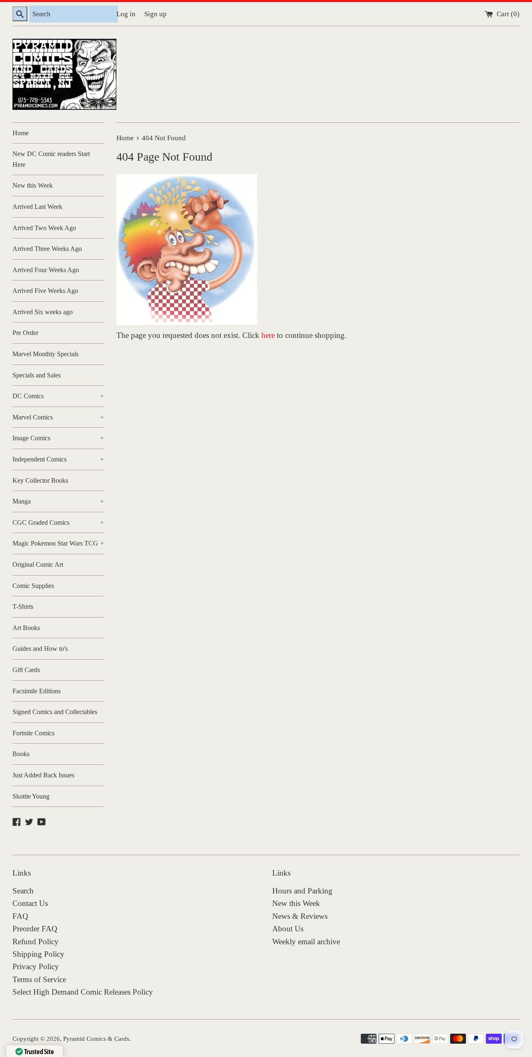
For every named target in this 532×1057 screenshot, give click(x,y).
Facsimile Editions (36, 691)
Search (23, 890)
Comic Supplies (33, 585)
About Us (287, 928)
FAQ (20, 916)
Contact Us (30, 903)
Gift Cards (26, 669)
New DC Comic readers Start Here (51, 159)
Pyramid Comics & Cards (96, 1038)
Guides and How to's (40, 648)
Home (20, 132)
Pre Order (25, 332)
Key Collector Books (40, 480)
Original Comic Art (37, 564)
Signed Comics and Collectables (54, 711)
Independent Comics (58, 459)
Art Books (26, 627)
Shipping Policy (38, 954)
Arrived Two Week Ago (44, 227)
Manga (58, 501)
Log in (125, 14)
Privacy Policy (35, 966)
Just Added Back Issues (43, 775)
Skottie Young (30, 796)
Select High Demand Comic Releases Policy (82, 992)
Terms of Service (39, 979)
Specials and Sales (36, 375)
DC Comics (58, 395)
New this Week (32, 185)
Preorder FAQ (34, 928)
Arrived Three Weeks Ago (47, 248)
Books (21, 753)
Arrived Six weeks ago (42, 311)
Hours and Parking (302, 890)
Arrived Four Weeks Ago (45, 269)
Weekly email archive (306, 941)
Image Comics (58, 438)
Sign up (155, 14)
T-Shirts (22, 606)
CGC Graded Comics (58, 522)
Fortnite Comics (33, 733)
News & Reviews (300, 916)
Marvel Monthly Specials (45, 353)
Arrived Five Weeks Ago (45, 290)
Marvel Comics (58, 417)
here (268, 335)
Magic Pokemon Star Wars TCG (58, 543)
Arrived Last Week (37, 206)
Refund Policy (35, 941)
